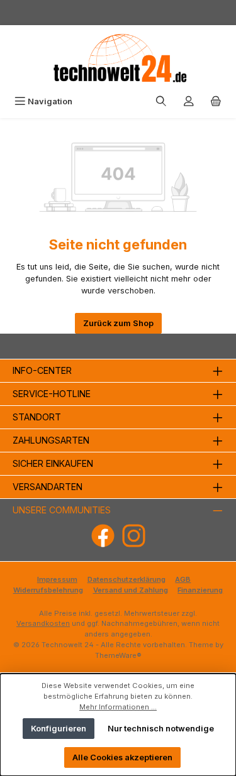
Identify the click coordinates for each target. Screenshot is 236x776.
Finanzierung (200, 590)
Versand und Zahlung (130, 590)
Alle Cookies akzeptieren (122, 757)
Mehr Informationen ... (118, 706)
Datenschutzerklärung (126, 579)
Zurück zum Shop (118, 323)
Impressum (57, 579)
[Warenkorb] (216, 101)
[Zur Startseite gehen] (118, 58)
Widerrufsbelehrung (48, 590)
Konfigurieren (58, 728)
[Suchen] (161, 101)
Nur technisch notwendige (161, 728)
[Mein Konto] (189, 101)
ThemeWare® (118, 655)
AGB (183, 579)
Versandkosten (43, 623)
